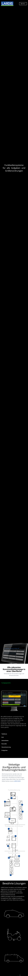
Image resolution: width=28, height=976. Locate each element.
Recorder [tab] (4, 744)
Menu (23, 3)
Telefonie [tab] (4, 734)
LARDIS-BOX (17, 781)
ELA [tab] (2, 737)
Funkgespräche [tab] (6, 683)
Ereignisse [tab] (4, 750)
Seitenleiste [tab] (4, 740)
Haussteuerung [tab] (6, 747)
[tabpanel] (14, 708)
